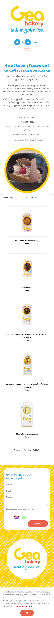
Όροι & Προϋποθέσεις (24, 606)
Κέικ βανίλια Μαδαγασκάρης (27, 240)
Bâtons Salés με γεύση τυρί (27, 434)
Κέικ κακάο (27, 287)
